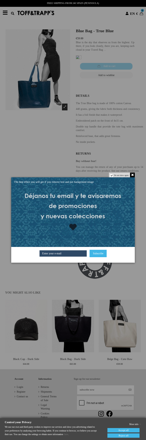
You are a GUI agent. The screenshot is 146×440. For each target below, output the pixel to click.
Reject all (124, 435)
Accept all (123, 430)
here (66, 434)
